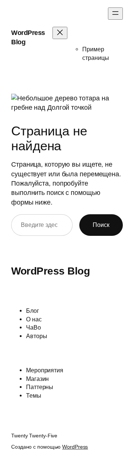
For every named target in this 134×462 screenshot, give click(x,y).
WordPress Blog (50, 271)
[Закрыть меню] (59, 33)
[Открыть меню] (115, 13)
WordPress (75, 447)
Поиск (101, 224)
